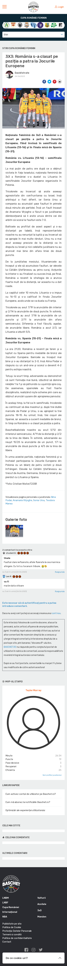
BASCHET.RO (10, 647)
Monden (41, 916)
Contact (6, 941)
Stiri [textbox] (6, 34)
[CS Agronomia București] (6, 25)
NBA (4, 916)
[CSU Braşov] (33, 25)
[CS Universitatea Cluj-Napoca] (20, 25)
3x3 (39, 910)
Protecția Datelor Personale (17, 931)
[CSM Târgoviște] (27, 25)
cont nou (56, 613)
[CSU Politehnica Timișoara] (40, 25)
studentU (10, 553)
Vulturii (41, 897)
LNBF (5, 902)
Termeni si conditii (12, 934)
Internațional (9, 912)
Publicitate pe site (12, 923)
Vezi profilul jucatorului (52, 775)
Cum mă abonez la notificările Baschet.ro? (27, 802)
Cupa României (10, 907)
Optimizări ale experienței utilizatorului (25, 810)
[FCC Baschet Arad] (47, 25)
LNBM (5, 897)
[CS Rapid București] (13, 25)
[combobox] (33, 35)
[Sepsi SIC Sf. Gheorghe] (54, 25)
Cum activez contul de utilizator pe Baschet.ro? (30, 794)
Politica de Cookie (11, 927)
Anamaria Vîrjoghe (22, 500)
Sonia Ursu (39, 500)
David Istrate (22, 73)
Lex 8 (8, 576)
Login (61, 6)
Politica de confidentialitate (17, 938)
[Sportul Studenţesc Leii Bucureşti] (60, 25)
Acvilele (41, 904)
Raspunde (60, 572)
